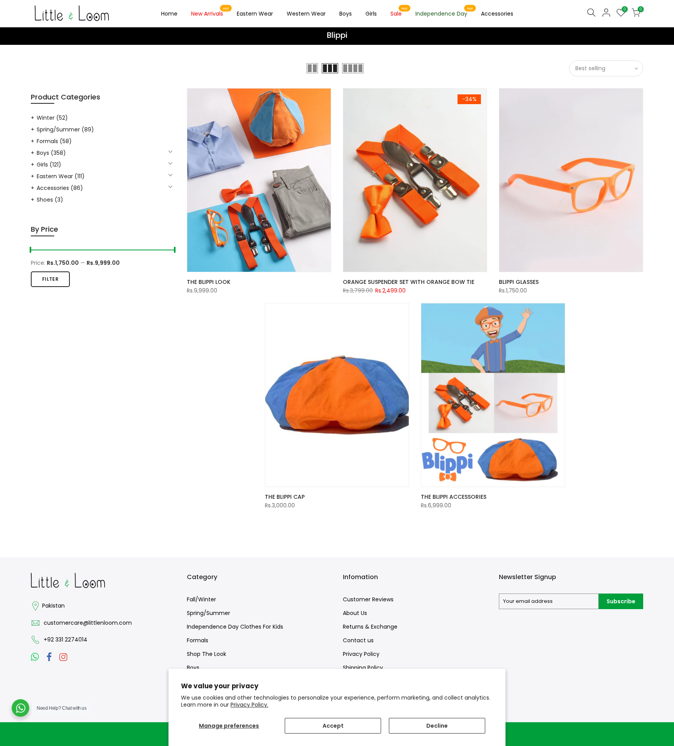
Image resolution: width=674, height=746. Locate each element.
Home (169, 14)
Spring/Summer (65, 129)
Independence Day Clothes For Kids (235, 627)
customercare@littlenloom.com (88, 623)
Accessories (497, 14)
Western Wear (306, 14)
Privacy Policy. (249, 705)
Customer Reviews (368, 599)
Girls (371, 14)
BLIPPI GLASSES (519, 282)
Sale (399, 12)
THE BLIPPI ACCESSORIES (453, 497)
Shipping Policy (363, 668)
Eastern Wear (255, 14)
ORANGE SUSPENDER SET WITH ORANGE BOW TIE (408, 282)
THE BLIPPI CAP (285, 497)
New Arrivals (210, 12)
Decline (437, 726)
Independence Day (444, 12)
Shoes (50, 200)
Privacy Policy (361, 654)
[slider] (30, 250)
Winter (52, 118)
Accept (333, 726)
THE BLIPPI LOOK (209, 282)
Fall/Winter (201, 599)
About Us (355, 613)
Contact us (358, 640)
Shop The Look (206, 654)
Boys (345, 14)
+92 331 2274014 (65, 639)
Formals (54, 141)
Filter (50, 279)
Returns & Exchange (370, 627)
